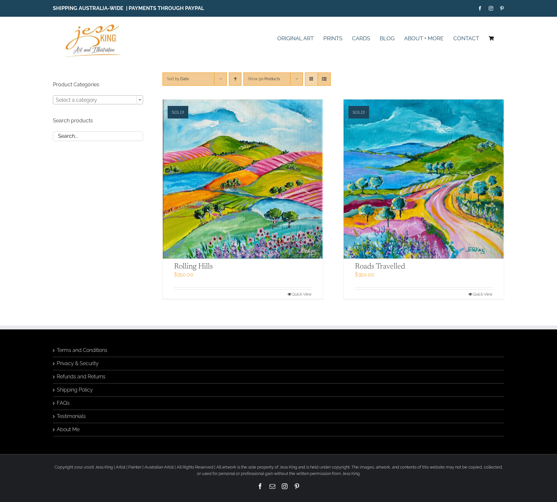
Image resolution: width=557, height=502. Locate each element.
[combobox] (98, 99)
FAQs (63, 403)
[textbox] (98, 100)
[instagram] (491, 8)
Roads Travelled (380, 266)
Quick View (302, 294)
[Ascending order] (235, 79)
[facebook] (480, 8)
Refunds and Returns (81, 377)
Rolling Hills (193, 266)
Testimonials (71, 416)
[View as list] (324, 79)
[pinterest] (502, 8)
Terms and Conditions (82, 350)
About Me (68, 429)
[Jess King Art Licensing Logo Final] (95, 25)
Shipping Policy (75, 390)
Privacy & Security (78, 363)
